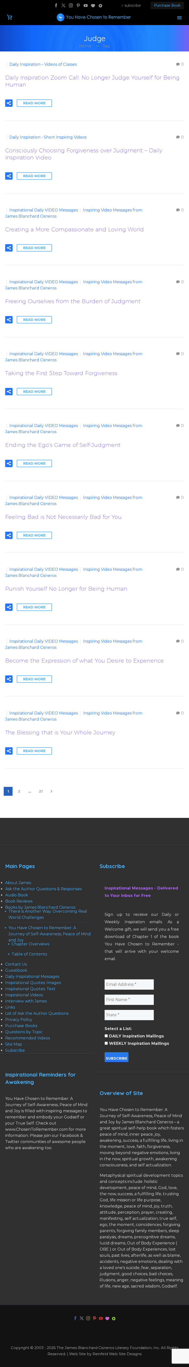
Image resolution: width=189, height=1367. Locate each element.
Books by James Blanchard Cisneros (40, 907)
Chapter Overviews (30, 944)
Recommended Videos (27, 1038)
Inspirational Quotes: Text (30, 988)
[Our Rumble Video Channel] (100, 5)
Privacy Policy (18, 1019)
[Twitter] (63, 5)
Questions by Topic (24, 1032)
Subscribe (15, 1050)
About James (18, 882)
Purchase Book (167, 5)
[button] (9, 103)
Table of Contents (29, 954)
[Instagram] (71, 5)
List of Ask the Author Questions (36, 1013)
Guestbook (16, 970)
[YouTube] (85, 5)
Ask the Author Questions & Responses (43, 889)
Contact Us (16, 964)
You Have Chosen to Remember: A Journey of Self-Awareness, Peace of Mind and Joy (49, 933)
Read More (34, 103)
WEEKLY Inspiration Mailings (138, 1043)
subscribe (133, 5)
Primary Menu (179, 17)
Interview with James (26, 1001)
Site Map (13, 1044)
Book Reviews (18, 901)
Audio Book (16, 895)
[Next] (51, 791)
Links (10, 1007)
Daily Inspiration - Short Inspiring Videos (48, 137)
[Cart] (9, 17)
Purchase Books (21, 1025)
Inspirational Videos (24, 995)
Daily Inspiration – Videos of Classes (43, 64)
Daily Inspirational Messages (32, 976)
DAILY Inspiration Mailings (136, 1036)
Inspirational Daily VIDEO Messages (43, 210)
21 (41, 791)
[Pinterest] (78, 5)
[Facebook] (56, 5)
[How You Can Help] (93, 5)
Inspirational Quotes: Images (33, 982)
